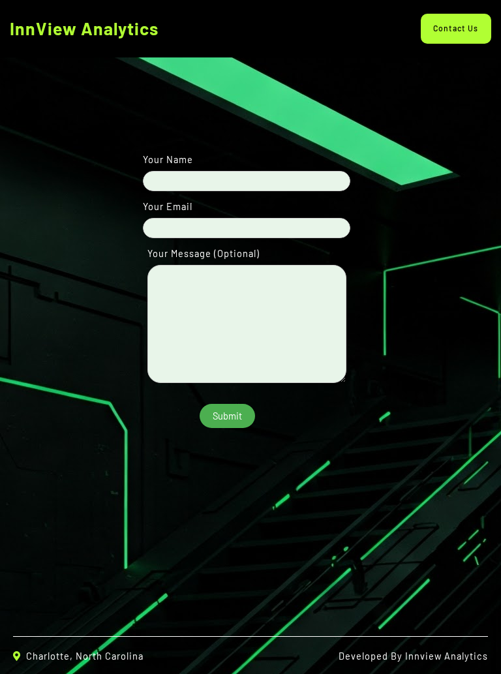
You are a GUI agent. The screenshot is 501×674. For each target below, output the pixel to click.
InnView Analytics (84, 28)
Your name (168, 159)
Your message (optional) (203, 253)
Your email (167, 206)
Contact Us (455, 28)
